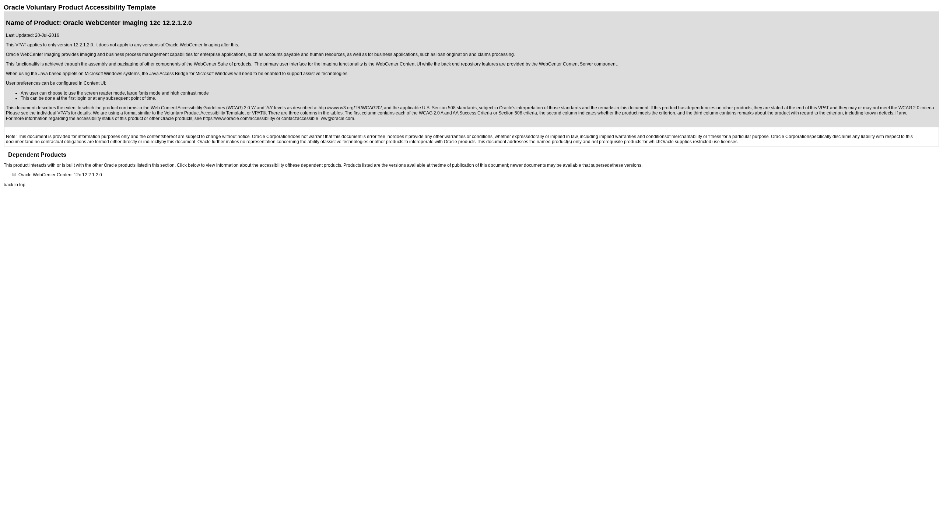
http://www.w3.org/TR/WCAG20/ (350, 107)
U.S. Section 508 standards (449, 107)
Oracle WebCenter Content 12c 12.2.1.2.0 (60, 174)
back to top (14, 184)
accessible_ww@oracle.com (325, 118)
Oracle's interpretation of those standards (540, 107)
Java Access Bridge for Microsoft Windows (191, 73)
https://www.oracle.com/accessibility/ (239, 118)
